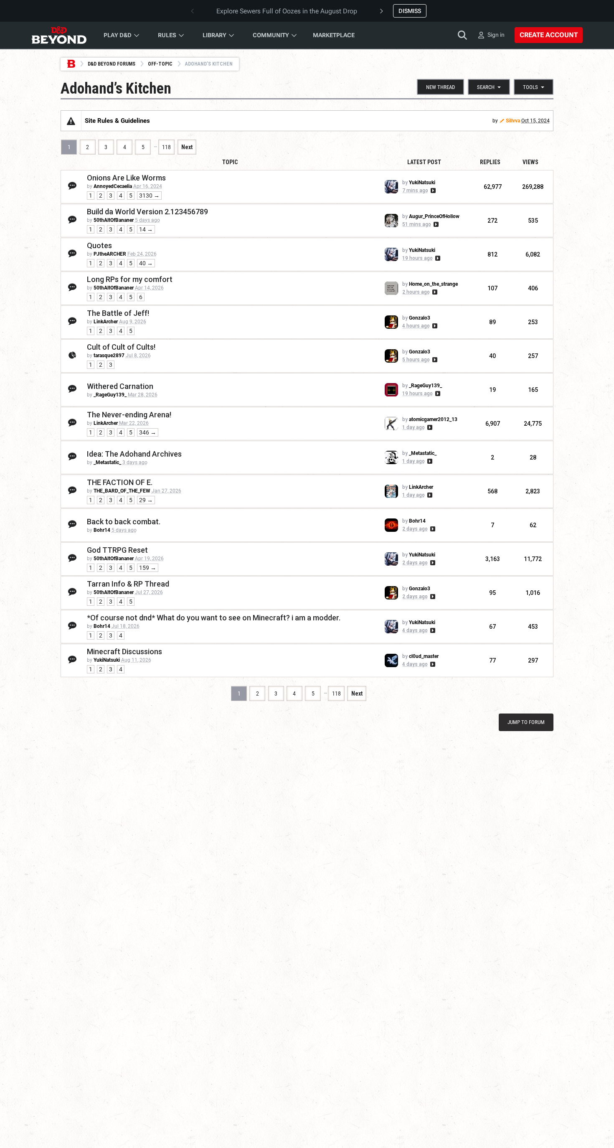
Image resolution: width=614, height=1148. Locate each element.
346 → (147, 432)
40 (492, 356)
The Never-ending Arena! (129, 414)
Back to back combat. (123, 521)
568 (492, 491)
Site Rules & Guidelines (117, 120)
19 (492, 389)
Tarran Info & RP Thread (128, 583)
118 (166, 147)
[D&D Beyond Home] (58, 35)
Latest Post (424, 162)
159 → (147, 567)
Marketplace (334, 35)
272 (492, 220)
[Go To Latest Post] (432, 190)
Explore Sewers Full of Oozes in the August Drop (286, 11)
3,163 (492, 559)
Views (530, 162)
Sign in (496, 34)
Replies (490, 162)
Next (187, 147)
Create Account (549, 35)
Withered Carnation (120, 386)
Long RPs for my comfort (130, 279)
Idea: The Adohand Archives (134, 454)
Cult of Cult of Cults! (121, 347)
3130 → (149, 195)
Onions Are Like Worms (126, 177)
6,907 (492, 423)
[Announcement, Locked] (71, 120)
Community (271, 35)
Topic (230, 162)
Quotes (99, 245)
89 (492, 322)
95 (492, 592)
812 (492, 254)
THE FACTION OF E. (119, 482)
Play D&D (118, 35)
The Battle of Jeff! (118, 313)
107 (492, 288)
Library (214, 35)
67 (492, 626)
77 (492, 660)
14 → (146, 229)
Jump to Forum (526, 722)
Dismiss (409, 11)
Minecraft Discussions (124, 651)
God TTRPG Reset (117, 550)
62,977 (493, 186)
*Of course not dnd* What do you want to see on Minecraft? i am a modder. (213, 617)
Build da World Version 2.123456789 (147, 211)
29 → (146, 500)
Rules (167, 35)
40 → (146, 263)
